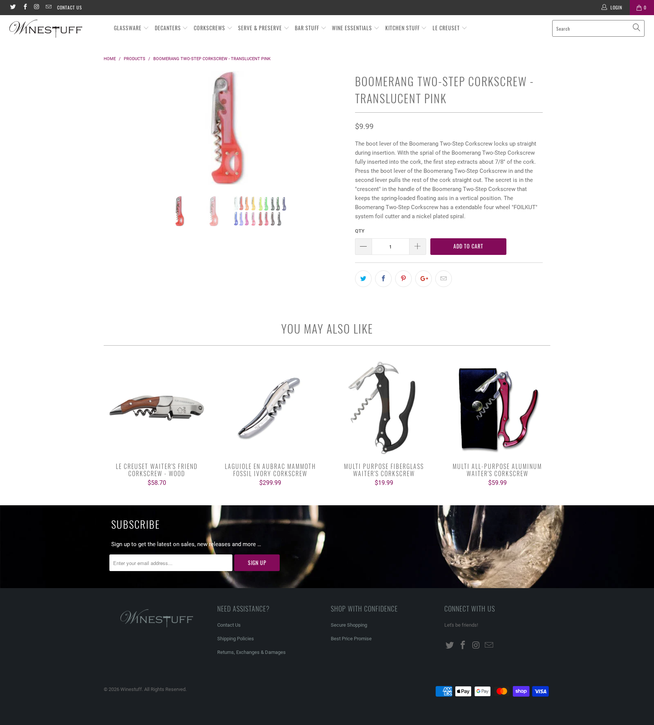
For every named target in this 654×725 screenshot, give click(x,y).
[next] (334, 133)
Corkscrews (210, 28)
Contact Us (69, 7)
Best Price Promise (351, 638)
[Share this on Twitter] (363, 278)
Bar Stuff (308, 28)
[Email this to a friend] (443, 278)
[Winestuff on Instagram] (36, 7)
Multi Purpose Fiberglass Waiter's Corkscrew (384, 408)
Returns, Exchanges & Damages (251, 652)
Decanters (168, 28)
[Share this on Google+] (423, 278)
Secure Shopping (349, 625)
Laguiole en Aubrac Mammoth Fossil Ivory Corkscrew (270, 408)
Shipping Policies (235, 638)
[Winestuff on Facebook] (24, 7)
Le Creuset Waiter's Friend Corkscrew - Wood (157, 408)
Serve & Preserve (260, 28)
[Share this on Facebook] (383, 278)
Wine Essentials (353, 28)
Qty (359, 231)
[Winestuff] (56, 29)
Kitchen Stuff (403, 28)
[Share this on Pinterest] (403, 278)
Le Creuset (447, 28)
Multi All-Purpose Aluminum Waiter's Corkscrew (497, 408)
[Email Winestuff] (48, 7)
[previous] (116, 133)
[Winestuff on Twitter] (12, 7)
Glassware (128, 28)
